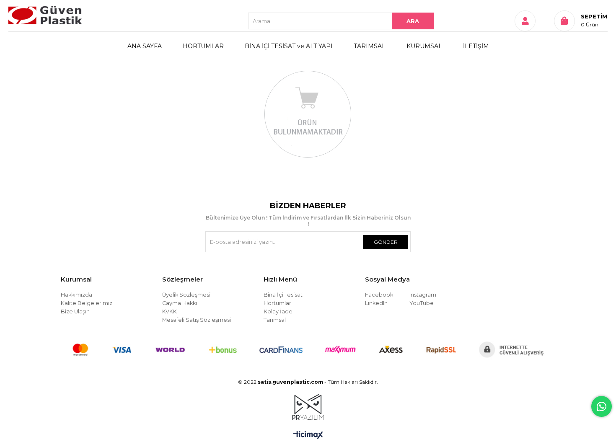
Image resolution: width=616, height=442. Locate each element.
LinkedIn (376, 303)
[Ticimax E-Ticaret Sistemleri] (308, 435)
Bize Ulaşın (75, 311)
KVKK (169, 311)
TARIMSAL (370, 46)
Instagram (422, 295)
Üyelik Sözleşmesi (186, 295)
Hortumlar (277, 303)
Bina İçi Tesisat (283, 295)
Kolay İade (278, 311)
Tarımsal (275, 320)
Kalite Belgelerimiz (86, 303)
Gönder (386, 242)
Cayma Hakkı (179, 303)
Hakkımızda (76, 295)
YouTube (421, 303)
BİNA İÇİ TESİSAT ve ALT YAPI (289, 46)
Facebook (379, 295)
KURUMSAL (424, 46)
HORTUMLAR (203, 46)
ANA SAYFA (144, 46)
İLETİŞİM (476, 46)
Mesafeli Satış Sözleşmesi (196, 320)
